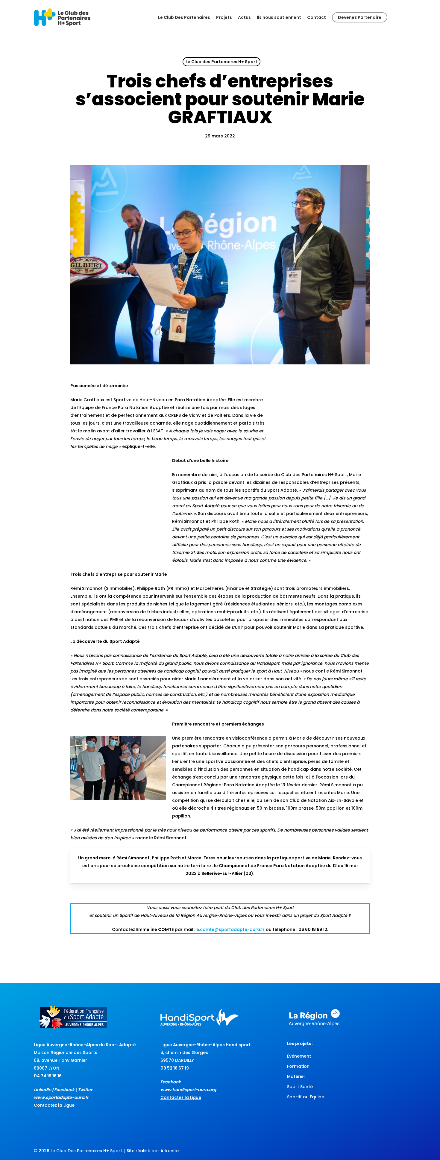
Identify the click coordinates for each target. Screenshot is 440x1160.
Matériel (296, 1076)
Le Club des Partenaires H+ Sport (221, 62)
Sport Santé (300, 1087)
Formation (298, 1066)
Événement (299, 1056)
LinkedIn (42, 1090)
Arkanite (169, 1151)
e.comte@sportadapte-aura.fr (230, 929)
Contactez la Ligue (54, 1105)
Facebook (64, 1090)
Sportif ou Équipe (305, 1097)
